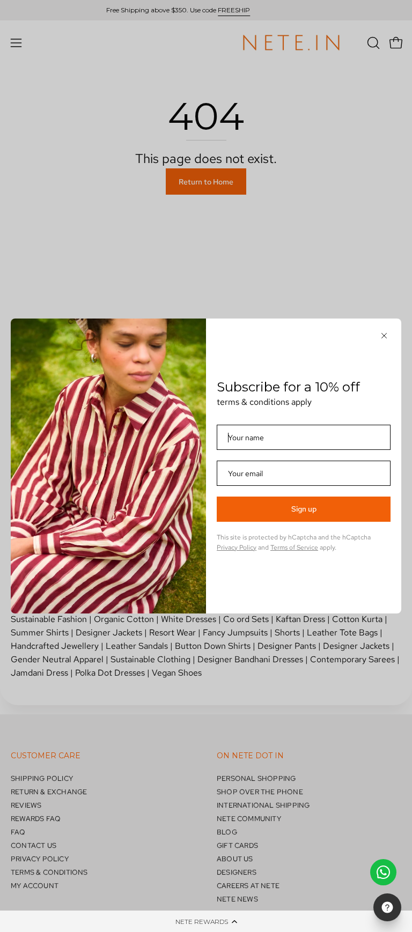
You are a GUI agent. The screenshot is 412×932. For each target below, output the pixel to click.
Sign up (304, 509)
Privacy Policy (236, 547)
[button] (206, 921)
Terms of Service (294, 547)
